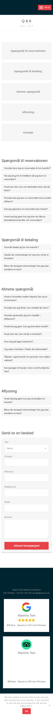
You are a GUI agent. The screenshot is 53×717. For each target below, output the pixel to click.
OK (26, 711)
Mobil (7, 502)
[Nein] (49, 705)
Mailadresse (10, 486)
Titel (6, 442)
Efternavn (9, 471)
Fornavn (8, 456)
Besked (8, 517)
